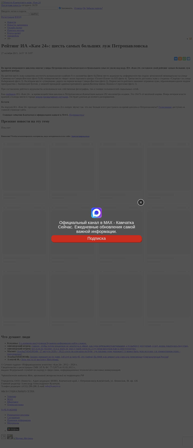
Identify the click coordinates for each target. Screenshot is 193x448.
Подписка (96, 238)
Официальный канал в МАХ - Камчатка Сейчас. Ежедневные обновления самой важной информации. (96, 227)
